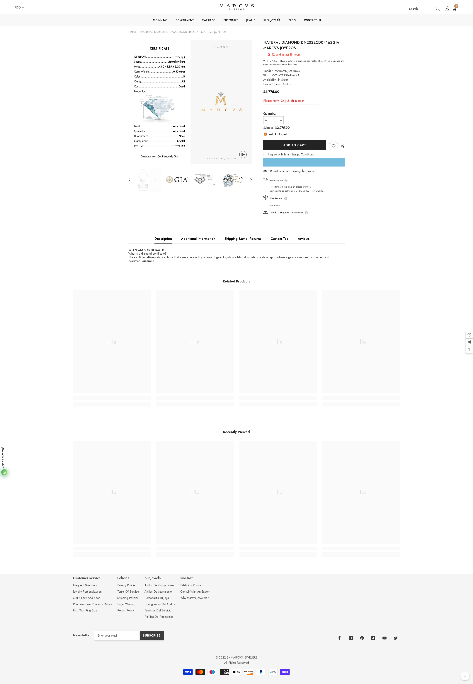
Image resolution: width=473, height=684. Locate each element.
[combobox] (421, 9)
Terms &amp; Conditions (299, 154)
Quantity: (269, 114)
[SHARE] (341, 145)
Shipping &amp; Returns (242, 238)
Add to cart (294, 145)
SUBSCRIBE (151, 635)
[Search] (424, 9)
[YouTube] (384, 638)
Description (163, 238)
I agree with (275, 154)
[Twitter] (396, 638)
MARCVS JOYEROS (287, 71)
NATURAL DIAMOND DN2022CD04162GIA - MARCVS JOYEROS (302, 45)
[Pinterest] (362, 638)
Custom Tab (279, 238)
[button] (236, 255)
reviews (303, 238)
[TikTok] (373, 638)
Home (132, 32)
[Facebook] (339, 638)
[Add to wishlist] (333, 145)
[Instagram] (350, 638)
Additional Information (198, 238)
